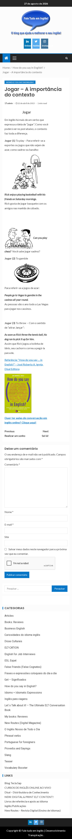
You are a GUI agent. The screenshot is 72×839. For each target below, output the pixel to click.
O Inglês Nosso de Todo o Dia (22, 729)
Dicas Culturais (13, 641)
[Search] (66, 58)
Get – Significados (15, 679)
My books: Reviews (16, 716)
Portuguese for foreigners (20, 742)
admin (10, 103)
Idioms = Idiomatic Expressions (23, 692)
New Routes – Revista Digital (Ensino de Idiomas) (33, 810)
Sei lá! (45, 433)
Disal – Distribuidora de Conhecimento (27, 792)
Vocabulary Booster (16, 767)
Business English (15, 628)
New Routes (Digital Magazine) (23, 723)
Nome (9, 511)
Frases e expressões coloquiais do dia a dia (31, 673)
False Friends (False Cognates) (23, 667)
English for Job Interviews (20, 654)
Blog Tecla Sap (13, 783)
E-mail (9, 524)
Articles (9, 615)
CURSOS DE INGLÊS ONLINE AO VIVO (28, 787)
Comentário (12, 464)
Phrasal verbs (13, 735)
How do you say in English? (20, 82)
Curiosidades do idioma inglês (22, 634)
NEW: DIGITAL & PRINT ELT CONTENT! (29, 796)
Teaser (9, 761)
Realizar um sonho (15, 433)
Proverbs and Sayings (17, 748)
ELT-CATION (12, 647)
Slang (8, 755)
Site (7, 536)
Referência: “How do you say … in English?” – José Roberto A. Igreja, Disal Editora (24, 364)
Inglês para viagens (16, 699)
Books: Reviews (14, 622)
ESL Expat (10, 660)
